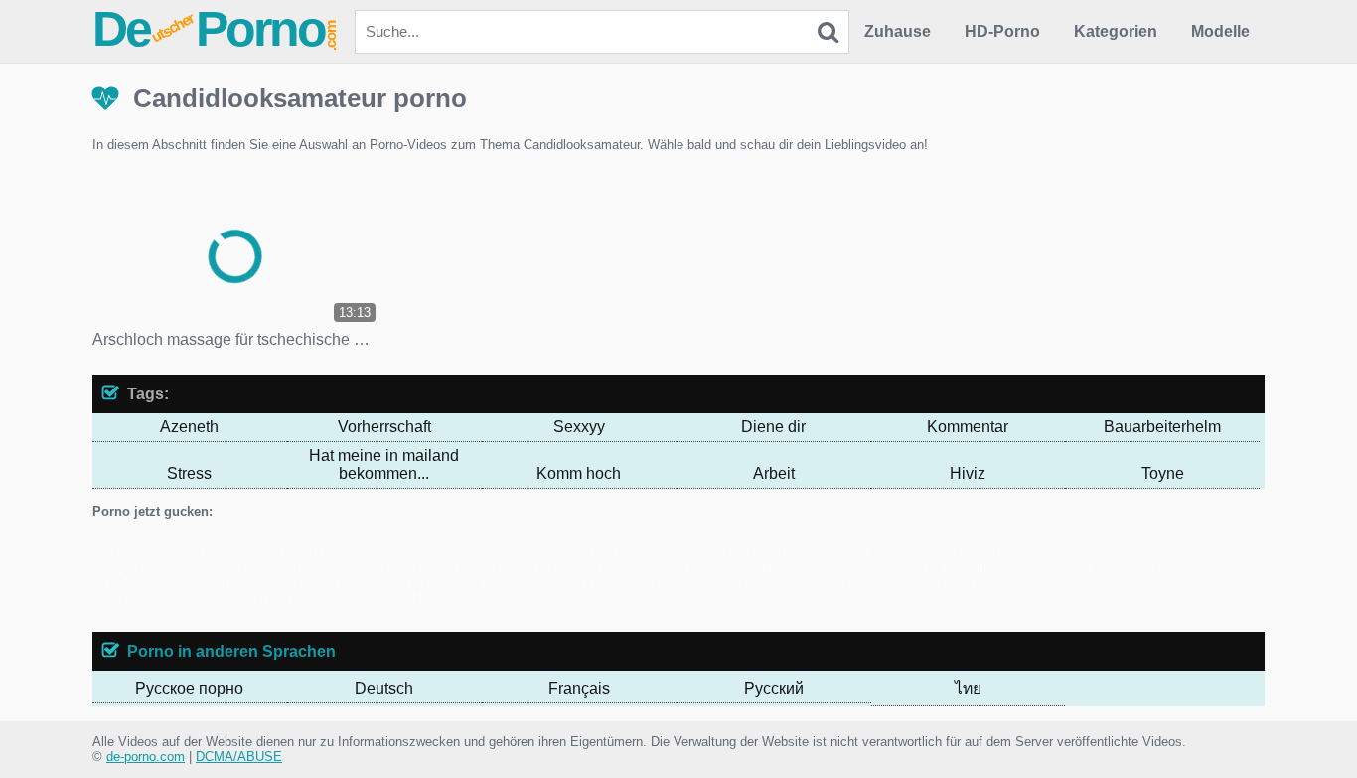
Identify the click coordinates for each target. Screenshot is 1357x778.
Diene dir (773, 426)
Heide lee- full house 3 (654, 552)
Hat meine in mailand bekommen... (384, 464)
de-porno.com (145, 756)
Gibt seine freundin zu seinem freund (210, 552)
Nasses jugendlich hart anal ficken (222, 582)
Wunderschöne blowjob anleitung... (839, 567)
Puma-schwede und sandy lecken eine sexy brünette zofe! (913, 582)
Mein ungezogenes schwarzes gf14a (332, 597)
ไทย (968, 688)
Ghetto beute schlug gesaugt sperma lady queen (594, 567)
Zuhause (897, 31)
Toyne (1162, 473)
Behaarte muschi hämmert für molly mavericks (460, 582)
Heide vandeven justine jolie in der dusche (329, 567)
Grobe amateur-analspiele (394, 552)
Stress (189, 473)
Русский (774, 688)
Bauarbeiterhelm (1162, 426)
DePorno (215, 29)
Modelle (1220, 31)
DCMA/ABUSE (239, 756)
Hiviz (967, 473)
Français (579, 688)
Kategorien (1115, 31)
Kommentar (967, 426)
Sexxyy (579, 426)
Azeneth (189, 426)
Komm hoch (578, 473)
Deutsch (384, 688)
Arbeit (774, 473)
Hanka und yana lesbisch (795, 552)
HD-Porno (1002, 31)
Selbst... (897, 552)
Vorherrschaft (384, 426)
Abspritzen (172, 567)
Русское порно (189, 688)
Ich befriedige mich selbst (1018, 567)
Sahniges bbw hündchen (670, 582)
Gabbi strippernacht (529, 552)
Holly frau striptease (984, 552)
